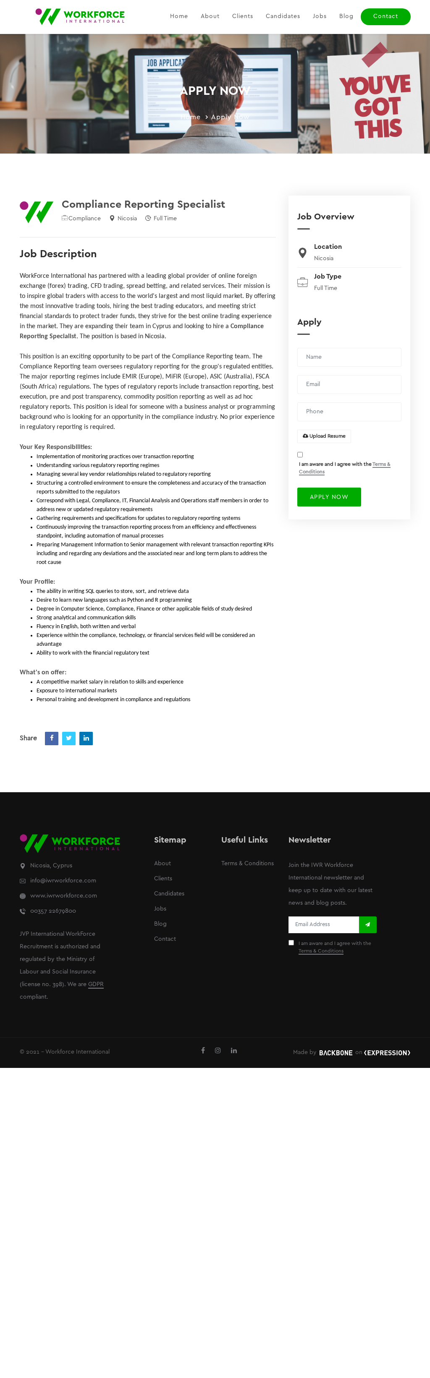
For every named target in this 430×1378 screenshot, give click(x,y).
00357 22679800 (53, 911)
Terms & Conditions (247, 864)
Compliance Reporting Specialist (143, 204)
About (210, 16)
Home (179, 16)
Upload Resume (327, 436)
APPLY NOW (329, 497)
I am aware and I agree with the (345, 468)
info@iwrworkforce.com (63, 881)
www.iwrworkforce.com (63, 896)
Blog (346, 16)
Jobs (320, 16)
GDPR (96, 984)
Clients (242, 16)
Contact (385, 16)
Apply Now (230, 117)
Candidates (283, 16)
